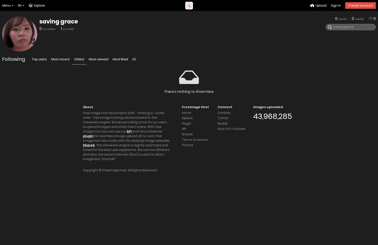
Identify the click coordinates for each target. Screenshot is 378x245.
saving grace (58, 21)
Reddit (223, 123)
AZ (134, 59)
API (129, 131)
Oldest (79, 59)
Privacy (187, 145)
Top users (39, 59)
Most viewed (98, 59)
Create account (360, 5)
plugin (88, 136)
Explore (187, 118)
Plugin (186, 123)
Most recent (60, 59)
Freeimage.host (114, 170)
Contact (224, 113)
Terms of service (195, 140)
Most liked (120, 59)
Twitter (223, 118)
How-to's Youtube (231, 129)
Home (186, 113)
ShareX (89, 145)
